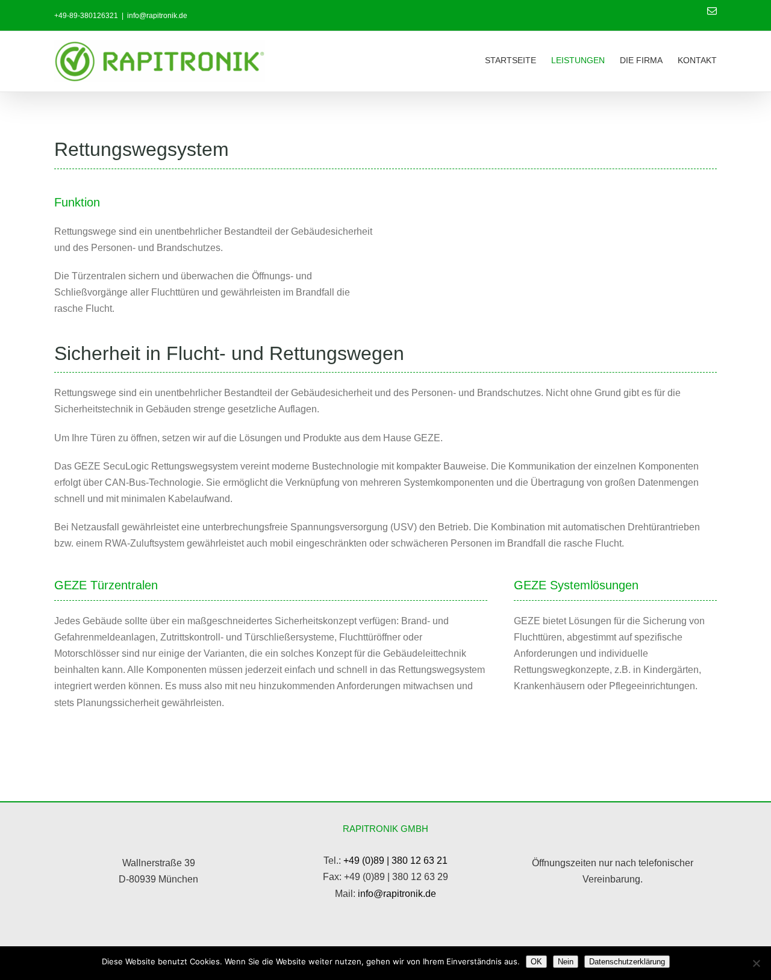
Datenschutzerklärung (627, 961)
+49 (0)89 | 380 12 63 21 (395, 860)
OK (536, 961)
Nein (565, 961)
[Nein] (756, 963)
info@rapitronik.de (157, 15)
